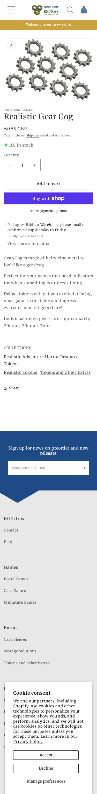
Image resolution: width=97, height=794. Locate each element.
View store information (29, 243)
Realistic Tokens (20, 372)
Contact (11, 530)
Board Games (16, 579)
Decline (46, 768)
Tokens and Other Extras (65, 372)
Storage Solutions (20, 651)
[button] (11, 10)
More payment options (48, 211)
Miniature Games (20, 602)
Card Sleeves (15, 639)
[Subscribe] (83, 468)
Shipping (32, 135)
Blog (8, 542)
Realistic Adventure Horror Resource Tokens (41, 360)
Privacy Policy (28, 741)
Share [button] (14, 388)
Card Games (15, 590)
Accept (46, 754)
